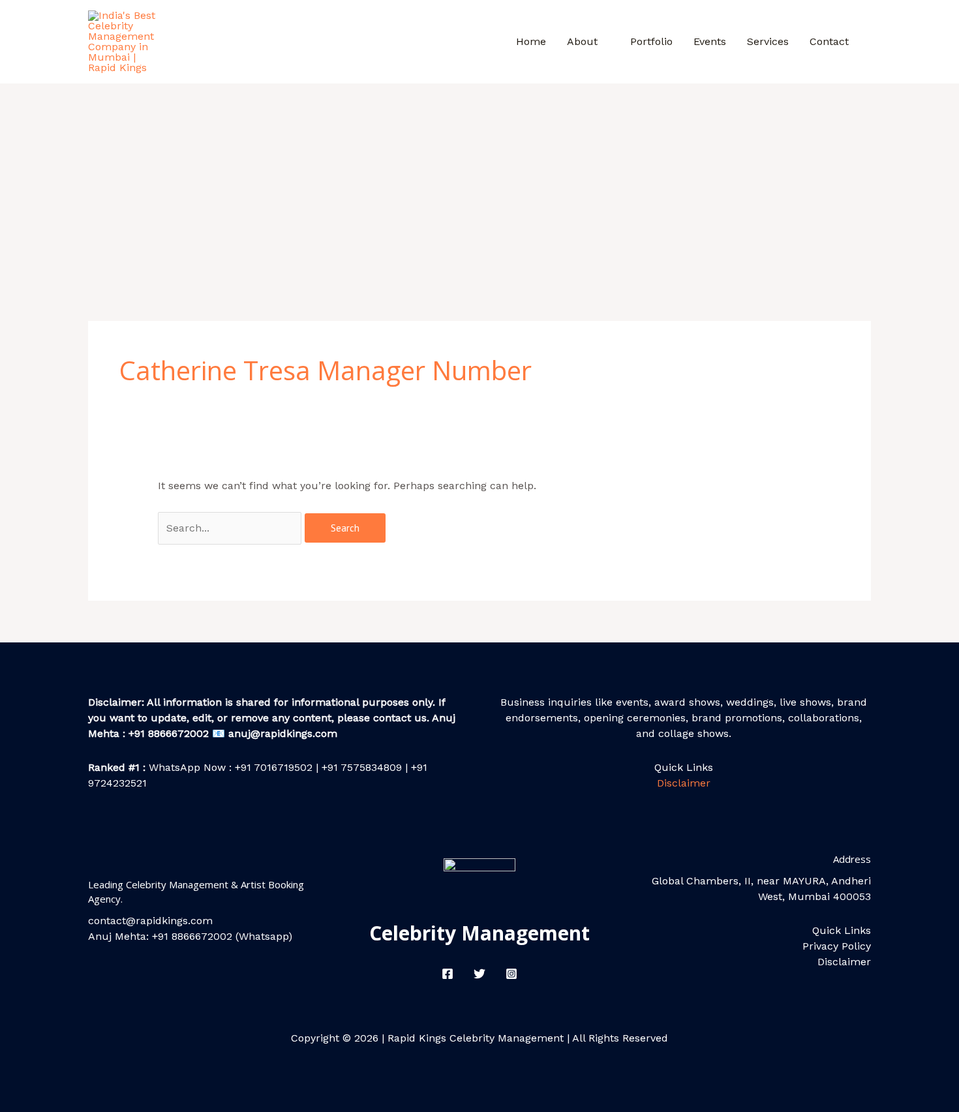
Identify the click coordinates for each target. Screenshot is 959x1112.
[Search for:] (231, 528)
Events (709, 41)
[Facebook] (447, 974)
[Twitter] (479, 974)
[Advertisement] (479, 181)
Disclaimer (683, 783)
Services (768, 41)
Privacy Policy (836, 946)
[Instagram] (511, 974)
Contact (829, 41)
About (582, 41)
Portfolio (651, 41)
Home (531, 41)
